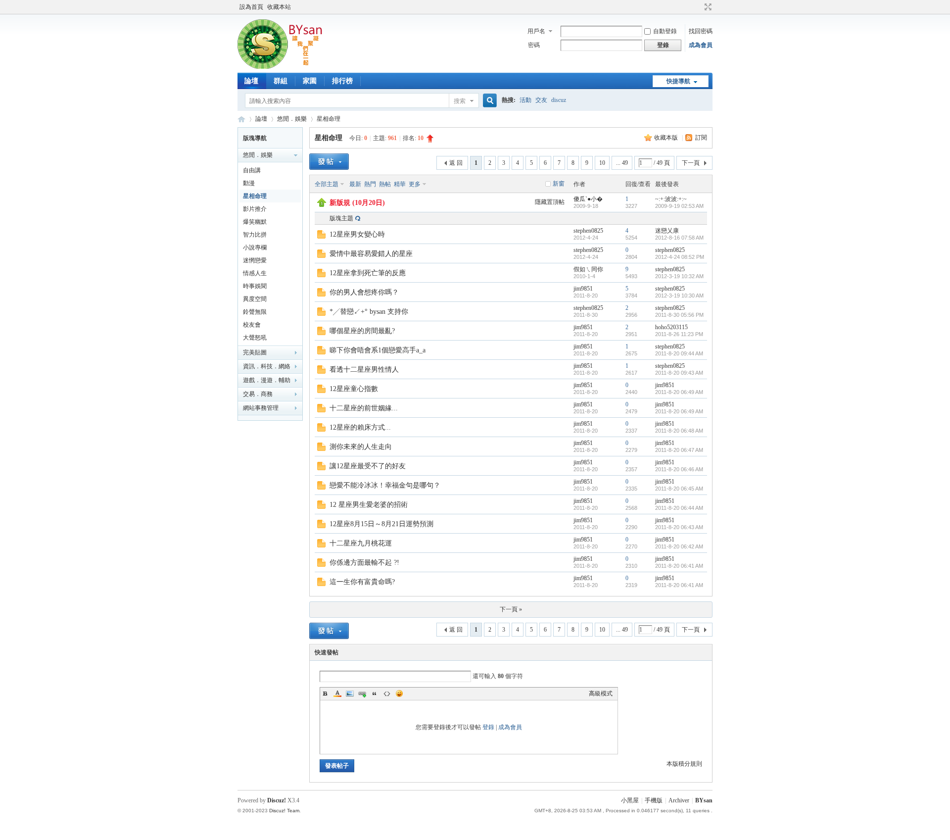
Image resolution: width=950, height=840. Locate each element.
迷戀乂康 (667, 230)
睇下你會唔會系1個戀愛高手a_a (378, 350)
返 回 (456, 162)
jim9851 (583, 288)
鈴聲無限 (255, 311)
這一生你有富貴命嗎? (362, 582)
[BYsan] (284, 66)
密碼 (534, 45)
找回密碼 (700, 31)
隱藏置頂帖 (550, 201)
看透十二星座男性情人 (364, 369)
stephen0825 (588, 230)
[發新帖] (329, 161)
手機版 (654, 800)
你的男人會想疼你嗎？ (364, 292)
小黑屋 (630, 800)
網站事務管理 (261, 407)
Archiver (678, 800)
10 (602, 162)
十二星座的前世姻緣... (364, 408)
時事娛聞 (255, 286)
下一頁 (691, 162)
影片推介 (255, 208)
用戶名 (536, 31)
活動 (525, 100)
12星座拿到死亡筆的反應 (368, 273)
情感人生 (255, 273)
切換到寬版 (706, 6)
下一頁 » (511, 609)
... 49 (622, 162)
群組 (280, 81)
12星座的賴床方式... (360, 427)
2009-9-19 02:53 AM (679, 206)
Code (387, 693)
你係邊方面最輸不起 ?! (364, 562)
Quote (375, 693)
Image (350, 693)
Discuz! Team (284, 810)
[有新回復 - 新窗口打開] (321, 236)
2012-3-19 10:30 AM (679, 295)
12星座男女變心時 (357, 234)
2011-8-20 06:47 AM (679, 450)
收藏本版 (666, 137)
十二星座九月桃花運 (361, 543)
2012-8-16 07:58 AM (679, 238)
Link (362, 693)
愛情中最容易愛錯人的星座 (371, 253)
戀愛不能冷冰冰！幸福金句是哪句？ (385, 485)
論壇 (251, 81)
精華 (400, 184)
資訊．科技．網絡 (266, 366)
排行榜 (342, 81)
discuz (558, 100)
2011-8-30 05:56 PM (679, 315)
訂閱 (701, 137)
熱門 (370, 184)
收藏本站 (279, 6)
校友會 (252, 324)
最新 (355, 184)
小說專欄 (255, 247)
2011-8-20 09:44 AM (679, 353)
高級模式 (601, 693)
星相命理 (328, 118)
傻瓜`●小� (588, 199)
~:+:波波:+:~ (671, 199)
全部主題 (326, 184)
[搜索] (488, 100)
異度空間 (255, 299)
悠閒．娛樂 (292, 118)
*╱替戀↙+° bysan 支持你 (369, 311)
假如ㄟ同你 (588, 269)
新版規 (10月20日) (357, 202)
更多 (415, 184)
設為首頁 (251, 6)
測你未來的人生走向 (361, 446)
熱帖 (385, 184)
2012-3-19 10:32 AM (679, 276)
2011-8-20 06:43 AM (679, 527)
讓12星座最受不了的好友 (368, 466)
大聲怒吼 (255, 337)
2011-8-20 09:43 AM (679, 373)
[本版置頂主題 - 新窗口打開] (321, 204)
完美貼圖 (255, 352)
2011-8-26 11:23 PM (679, 334)
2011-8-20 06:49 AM (679, 392)
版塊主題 (341, 218)
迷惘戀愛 (255, 260)
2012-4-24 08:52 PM (679, 257)
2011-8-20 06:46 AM (679, 469)
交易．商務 (258, 394)
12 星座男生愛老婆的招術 (369, 504)
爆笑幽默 (255, 221)
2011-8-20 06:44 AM (679, 508)
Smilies (399, 693)
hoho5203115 (671, 327)
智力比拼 (255, 234)
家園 (310, 81)
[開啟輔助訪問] (698, 6)
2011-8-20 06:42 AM (679, 546)
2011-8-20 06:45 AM (679, 489)
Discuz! (276, 800)
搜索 (460, 101)
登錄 (488, 727)
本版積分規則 (684, 763)
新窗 (559, 183)
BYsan (241, 119)
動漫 (249, 183)
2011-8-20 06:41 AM (679, 566)
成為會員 (700, 45)
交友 (541, 100)
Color (337, 693)
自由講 (252, 170)
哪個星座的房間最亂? (362, 331)
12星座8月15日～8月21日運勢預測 (381, 524)
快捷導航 (678, 81)
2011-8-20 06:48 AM (679, 431)
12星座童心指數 (354, 389)
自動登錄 (665, 31)
